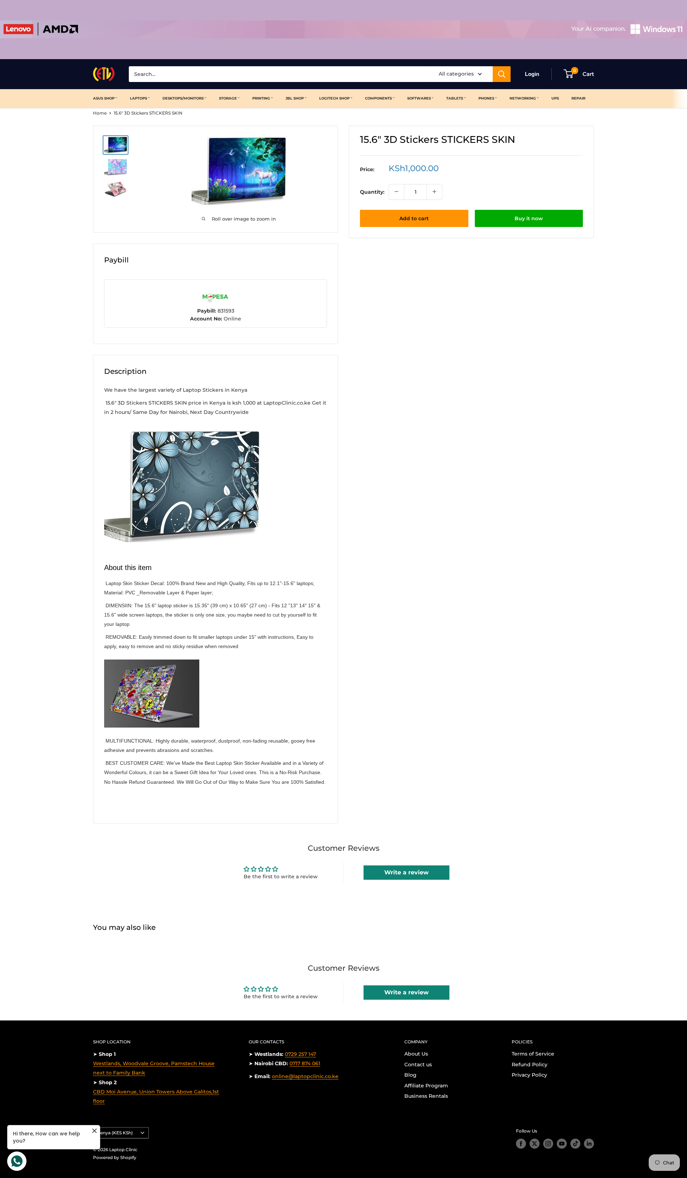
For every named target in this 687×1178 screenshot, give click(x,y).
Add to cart (414, 218)
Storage (228, 98)
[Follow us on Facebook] (521, 1144)
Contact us (418, 1064)
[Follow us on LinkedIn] (589, 1144)
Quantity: (372, 191)
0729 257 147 (300, 1054)
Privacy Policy (529, 1075)
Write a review (406, 872)
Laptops (138, 98)
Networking (523, 98)
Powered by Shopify (114, 1157)
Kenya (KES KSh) (115, 1132)
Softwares (419, 98)
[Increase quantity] (434, 191)
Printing (261, 98)
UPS (555, 98)
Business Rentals (426, 1096)
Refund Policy (529, 1064)
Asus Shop (103, 98)
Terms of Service (533, 1054)
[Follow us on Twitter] (535, 1144)
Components (378, 98)
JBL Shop (295, 98)
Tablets (454, 98)
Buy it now (529, 218)
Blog (410, 1075)
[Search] (502, 74)
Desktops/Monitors (183, 98)
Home (100, 113)
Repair (578, 98)
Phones (486, 98)
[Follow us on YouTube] (562, 1144)
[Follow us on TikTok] (575, 1144)
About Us (416, 1054)
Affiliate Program (426, 1085)
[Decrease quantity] (396, 191)
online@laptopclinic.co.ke (305, 1076)
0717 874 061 (304, 1063)
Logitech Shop (334, 98)
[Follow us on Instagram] (548, 1144)
